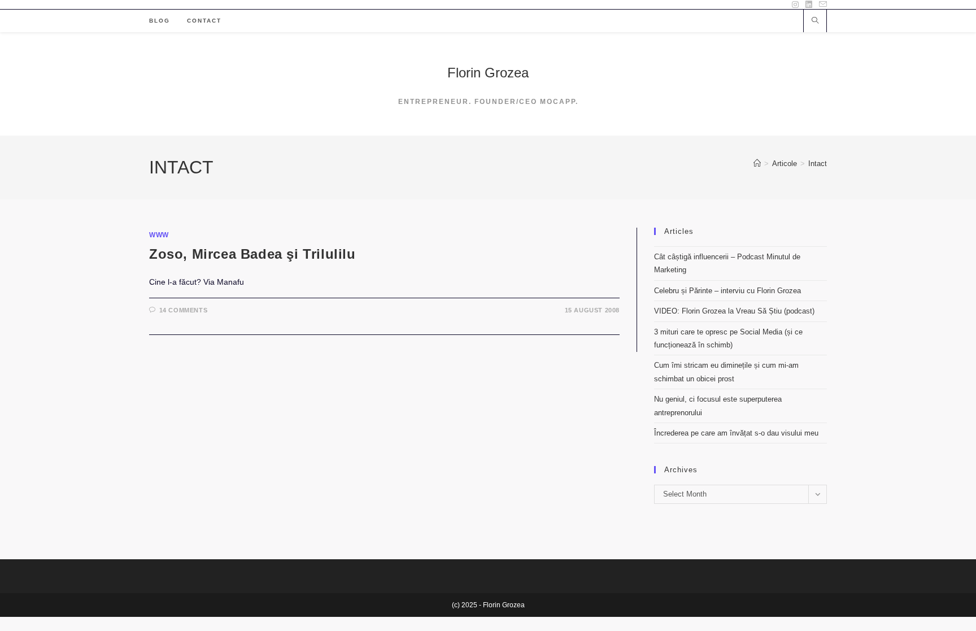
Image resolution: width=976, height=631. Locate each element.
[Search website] (815, 21)
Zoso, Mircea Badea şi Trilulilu (252, 254)
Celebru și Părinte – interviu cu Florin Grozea (727, 290)
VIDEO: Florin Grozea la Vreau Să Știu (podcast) (734, 311)
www (159, 235)
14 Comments (183, 310)
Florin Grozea (488, 72)
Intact (817, 163)
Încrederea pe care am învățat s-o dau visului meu (736, 433)
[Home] (757, 163)
